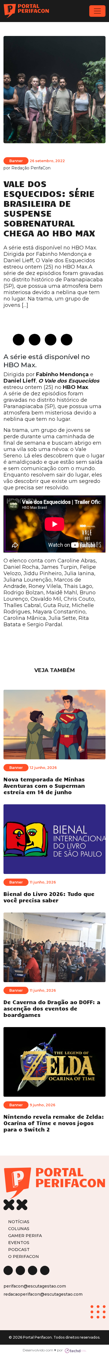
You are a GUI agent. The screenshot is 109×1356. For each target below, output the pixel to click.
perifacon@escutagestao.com (34, 1286)
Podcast (19, 1249)
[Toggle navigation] (97, 11)
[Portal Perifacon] (26, 11)
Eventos (18, 1242)
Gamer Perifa (25, 1235)
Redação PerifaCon (31, 168)
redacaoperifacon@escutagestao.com (43, 1294)
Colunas (18, 1228)
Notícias (18, 1221)
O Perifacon (23, 1256)
